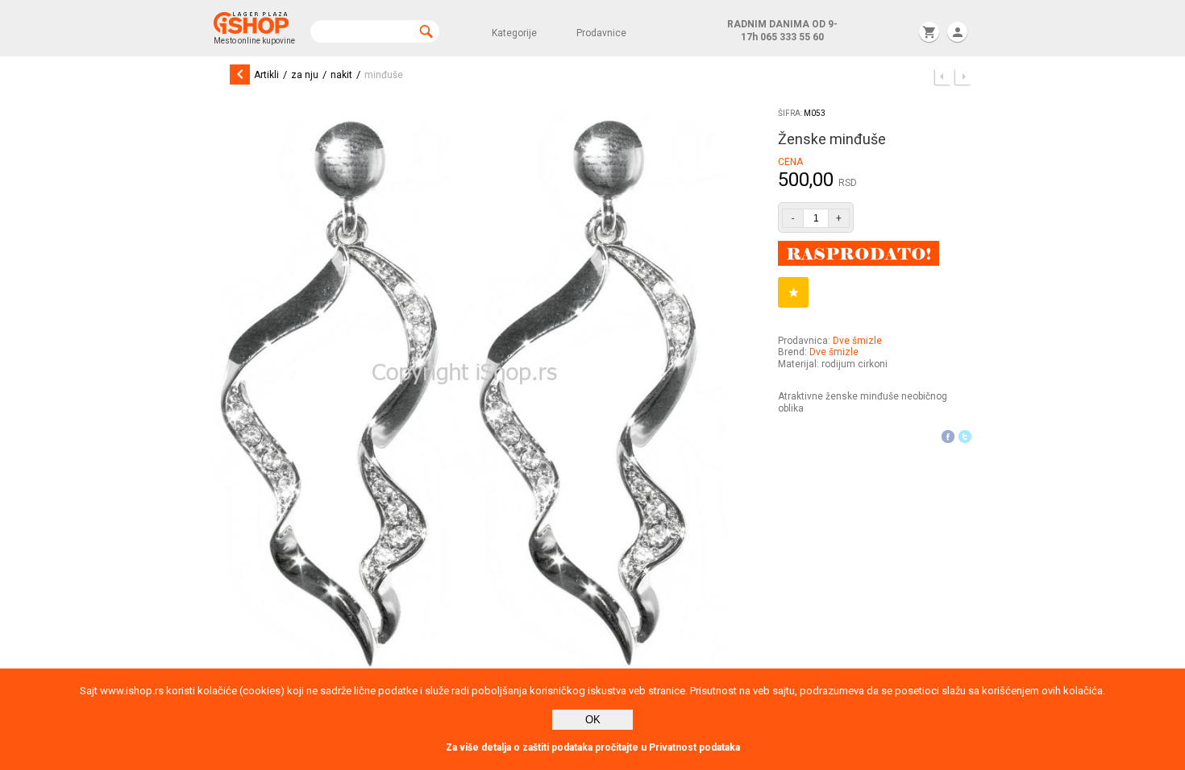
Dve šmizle (857, 340)
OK (593, 720)
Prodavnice (601, 33)
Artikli (266, 75)
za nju (304, 75)
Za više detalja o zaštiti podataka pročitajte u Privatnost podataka (593, 747)
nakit (341, 75)
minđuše (383, 75)
